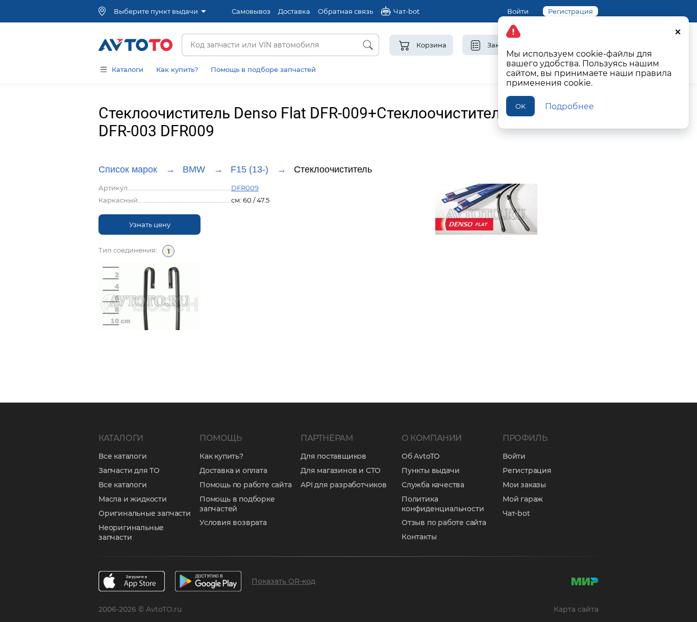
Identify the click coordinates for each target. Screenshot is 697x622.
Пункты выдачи (430, 470)
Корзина (431, 45)
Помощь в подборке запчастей (237, 503)
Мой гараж (523, 499)
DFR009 (245, 188)
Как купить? (177, 69)
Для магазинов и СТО (341, 470)
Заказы (499, 45)
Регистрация (527, 470)
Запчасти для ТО (129, 470)
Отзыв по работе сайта (444, 522)
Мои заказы (524, 484)
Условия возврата (233, 522)
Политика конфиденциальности (443, 503)
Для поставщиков (333, 456)
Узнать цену (149, 224)
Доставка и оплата (233, 470)
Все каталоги (122, 456)
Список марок (127, 169)
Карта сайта (576, 609)
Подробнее (569, 106)
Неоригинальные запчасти (131, 532)
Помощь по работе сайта (246, 484)
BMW (194, 169)
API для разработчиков (344, 484)
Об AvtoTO (421, 456)
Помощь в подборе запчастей (263, 69)
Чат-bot (516, 513)
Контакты (419, 536)
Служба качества (433, 484)
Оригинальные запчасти (144, 513)
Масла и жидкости (132, 499)
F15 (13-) (249, 169)
